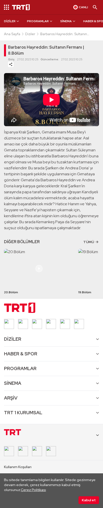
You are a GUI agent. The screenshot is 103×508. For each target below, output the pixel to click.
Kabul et (89, 500)
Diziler (30, 34)
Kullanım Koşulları (18, 467)
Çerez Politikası (33, 490)
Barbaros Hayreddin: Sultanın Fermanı (63, 34)
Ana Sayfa (12, 34)
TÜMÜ (88, 242)
